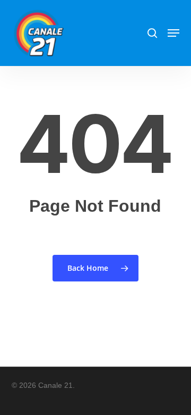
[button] (173, 33)
